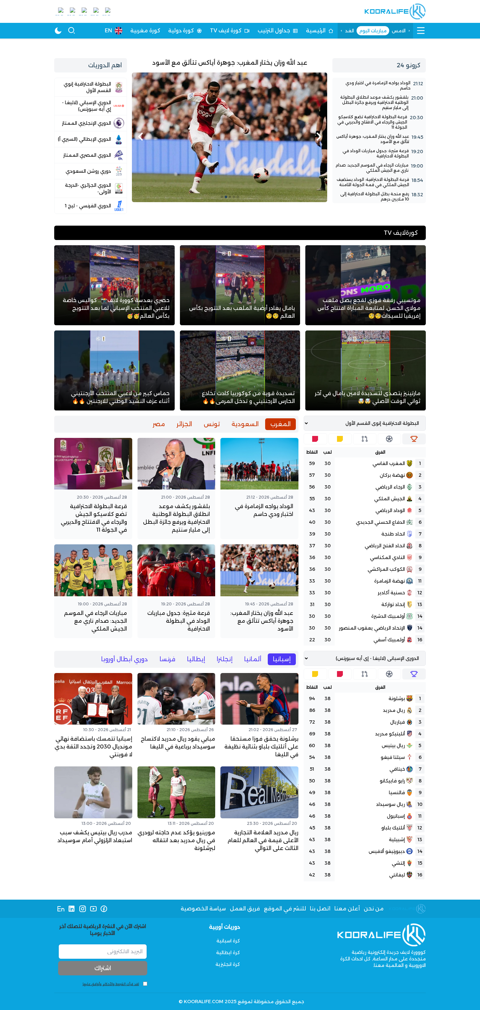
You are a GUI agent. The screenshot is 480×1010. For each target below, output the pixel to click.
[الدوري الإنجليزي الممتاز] (91, 123)
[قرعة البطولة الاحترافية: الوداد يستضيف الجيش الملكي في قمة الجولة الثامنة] (379, 182)
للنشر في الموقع (285, 909)
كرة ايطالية (228, 952)
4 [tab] (226, 197)
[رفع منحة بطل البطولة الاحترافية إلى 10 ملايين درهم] (379, 196)
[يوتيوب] (93, 909)
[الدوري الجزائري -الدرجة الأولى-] (91, 188)
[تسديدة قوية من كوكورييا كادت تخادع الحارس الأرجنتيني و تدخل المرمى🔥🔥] (240, 370)
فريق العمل (245, 909)
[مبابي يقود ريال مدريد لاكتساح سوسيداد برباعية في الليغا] (176, 717)
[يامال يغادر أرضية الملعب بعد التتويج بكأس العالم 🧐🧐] (240, 285)
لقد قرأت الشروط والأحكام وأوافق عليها (111, 984)
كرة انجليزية (228, 964)
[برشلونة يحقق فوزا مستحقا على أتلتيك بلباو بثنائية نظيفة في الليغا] (259, 717)
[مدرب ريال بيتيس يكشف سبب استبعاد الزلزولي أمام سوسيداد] (93, 810)
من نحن (374, 909)
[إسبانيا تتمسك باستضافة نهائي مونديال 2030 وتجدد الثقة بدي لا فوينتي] (93, 717)
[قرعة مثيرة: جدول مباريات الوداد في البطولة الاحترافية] (379, 153)
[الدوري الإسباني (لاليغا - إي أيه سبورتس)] (91, 106)
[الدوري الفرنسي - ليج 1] (91, 206)
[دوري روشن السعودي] (91, 171)
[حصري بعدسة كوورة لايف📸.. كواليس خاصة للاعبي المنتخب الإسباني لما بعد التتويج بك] (114, 285)
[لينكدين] (72, 909)
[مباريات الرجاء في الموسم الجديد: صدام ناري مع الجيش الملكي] (379, 168)
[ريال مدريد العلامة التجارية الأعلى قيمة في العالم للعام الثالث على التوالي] (259, 810)
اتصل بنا (320, 909)
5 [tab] (222, 197)
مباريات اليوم (373, 31)
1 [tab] (237, 197)
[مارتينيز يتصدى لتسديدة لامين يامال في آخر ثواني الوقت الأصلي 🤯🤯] (365, 370)
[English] (61, 909)
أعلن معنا (347, 909)
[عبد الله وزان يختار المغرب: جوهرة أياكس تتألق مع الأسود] (229, 130)
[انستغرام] (82, 909)
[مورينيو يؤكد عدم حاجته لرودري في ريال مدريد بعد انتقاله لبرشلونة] (176, 810)
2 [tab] (233, 197)
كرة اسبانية (228, 941)
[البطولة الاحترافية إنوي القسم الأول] (91, 87)
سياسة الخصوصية (203, 909)
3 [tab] (230, 197)
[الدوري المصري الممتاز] (91, 155)
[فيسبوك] (104, 909)
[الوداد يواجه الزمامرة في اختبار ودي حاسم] (379, 85)
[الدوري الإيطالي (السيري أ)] (91, 139)
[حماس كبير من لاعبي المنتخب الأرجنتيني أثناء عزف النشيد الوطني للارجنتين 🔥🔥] (114, 370)
